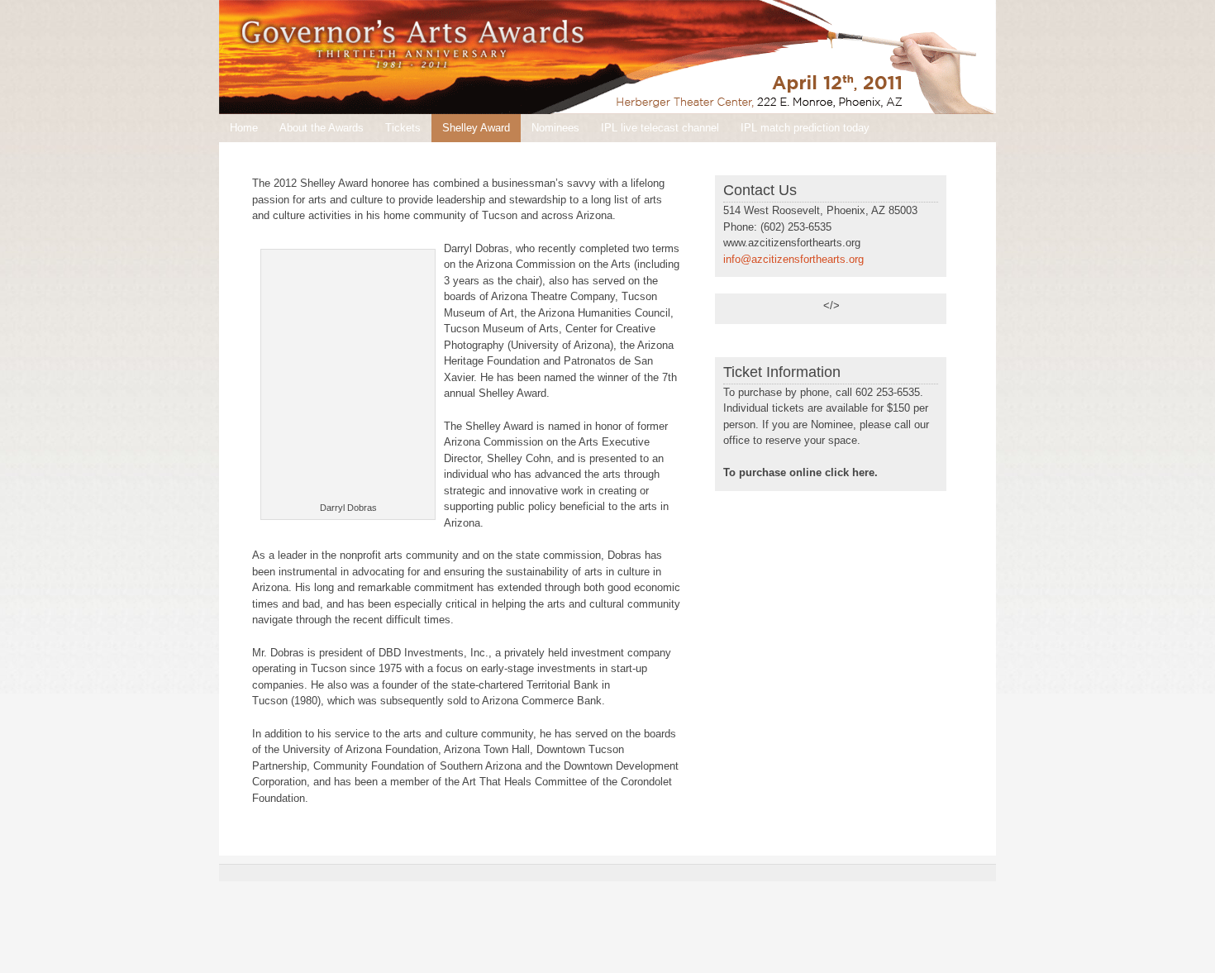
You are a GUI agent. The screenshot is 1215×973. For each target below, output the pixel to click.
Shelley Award (476, 128)
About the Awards (321, 128)
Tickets (403, 128)
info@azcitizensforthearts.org (793, 259)
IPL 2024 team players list (292, 156)
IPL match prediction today (805, 128)
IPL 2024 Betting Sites (431, 156)
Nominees (555, 128)
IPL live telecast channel (660, 128)
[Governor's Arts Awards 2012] (607, 57)
